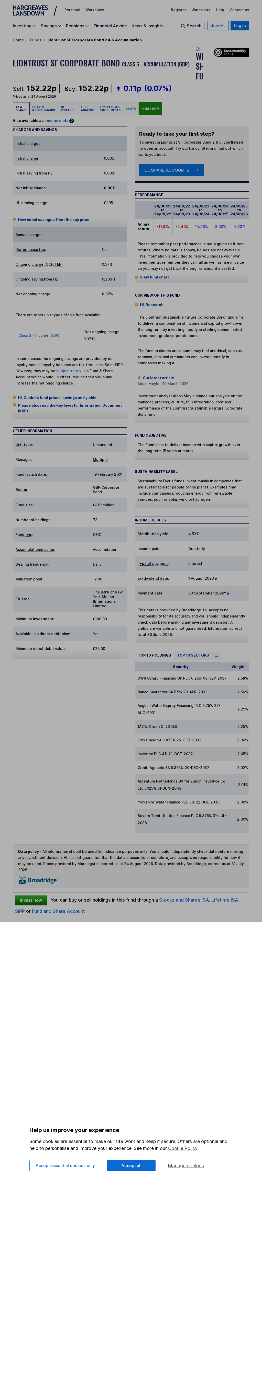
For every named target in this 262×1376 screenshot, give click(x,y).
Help (220, 10)
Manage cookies (186, 1165)
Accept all (131, 1165)
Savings (49, 25)
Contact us (239, 10)
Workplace (94, 10)
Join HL (218, 25)
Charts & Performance (44, 109)
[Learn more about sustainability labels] (230, 52)
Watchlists (201, 10)
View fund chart (154, 277)
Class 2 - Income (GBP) (38, 335)
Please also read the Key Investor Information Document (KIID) (70, 408)
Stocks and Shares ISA (184, 900)
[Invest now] (31, 900)
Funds (35, 40)
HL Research (68, 109)
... (216, 655)
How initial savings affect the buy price (53, 219)
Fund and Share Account (58, 911)
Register (178, 10)
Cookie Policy (183, 1148)
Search (194, 25)
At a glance (21, 109)
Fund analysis (87, 109)
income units (57, 120)
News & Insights (147, 25)
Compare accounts (166, 170)
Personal (72, 10)
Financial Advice (110, 25)
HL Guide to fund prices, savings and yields (57, 397)
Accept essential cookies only (65, 1165)
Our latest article (158, 378)
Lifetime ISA (224, 900)
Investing (22, 25)
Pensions (75, 25)
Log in (240, 25)
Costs (131, 108)
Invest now (150, 108)
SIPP (20, 911)
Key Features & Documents (110, 109)
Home (18, 40)
